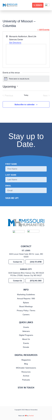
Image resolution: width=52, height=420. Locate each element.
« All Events (43, 29)
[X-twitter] (28, 393)
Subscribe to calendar (25, 104)
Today (26, 95)
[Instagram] (24, 393)
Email (8, 186)
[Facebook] (19, 393)
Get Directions (15, 42)
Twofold (31, 415)
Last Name (10, 175)
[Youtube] (32, 393)
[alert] (26, 78)
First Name (11, 164)
